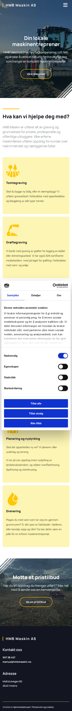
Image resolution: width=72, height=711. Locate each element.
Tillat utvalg (36, 413)
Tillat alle (36, 403)
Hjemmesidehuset (22, 707)
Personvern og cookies (43, 707)
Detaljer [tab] (36, 295)
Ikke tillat (36, 423)
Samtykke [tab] (13, 295)
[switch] (63, 366)
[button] (36, 74)
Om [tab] (59, 295)
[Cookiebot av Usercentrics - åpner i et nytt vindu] (52, 285)
